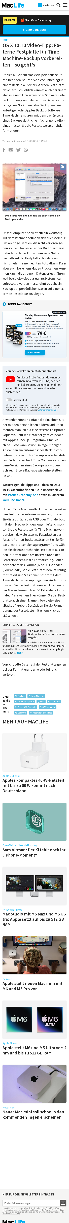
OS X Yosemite (48, 707)
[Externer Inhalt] (9, 399)
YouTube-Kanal (13, 500)
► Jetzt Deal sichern (34, 29)
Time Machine (37, 696)
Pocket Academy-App (23, 495)
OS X (42, 701)
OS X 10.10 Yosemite (27, 707)
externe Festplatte (26, 701)
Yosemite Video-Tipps (42, 712)
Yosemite (22, 712)
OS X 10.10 (55, 701)
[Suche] (58, 5)
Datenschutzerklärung (47, 410)
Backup (21, 696)
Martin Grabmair (15, 141)
